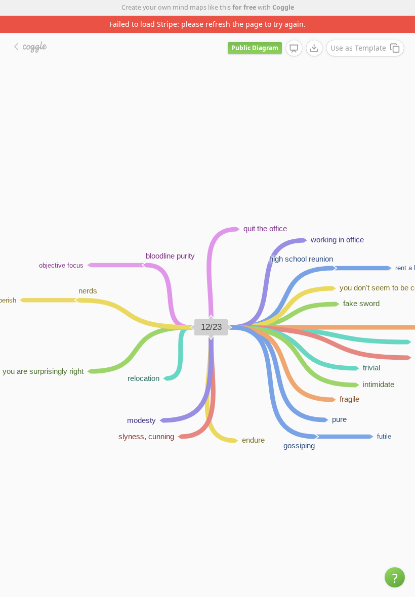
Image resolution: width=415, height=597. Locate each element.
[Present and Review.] (294, 48)
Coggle (283, 7)
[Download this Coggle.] (314, 48)
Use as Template (358, 48)
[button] (395, 577)
